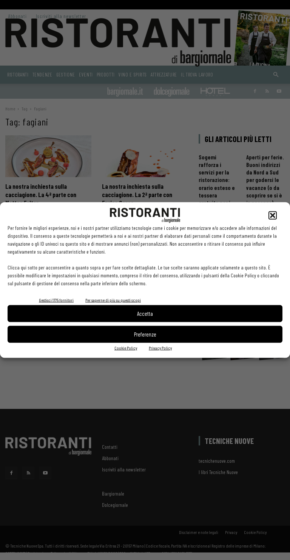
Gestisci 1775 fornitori (56, 299)
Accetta (145, 313)
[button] (272, 215)
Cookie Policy (125, 347)
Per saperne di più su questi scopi (113, 299)
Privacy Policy (160, 347)
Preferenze (145, 334)
